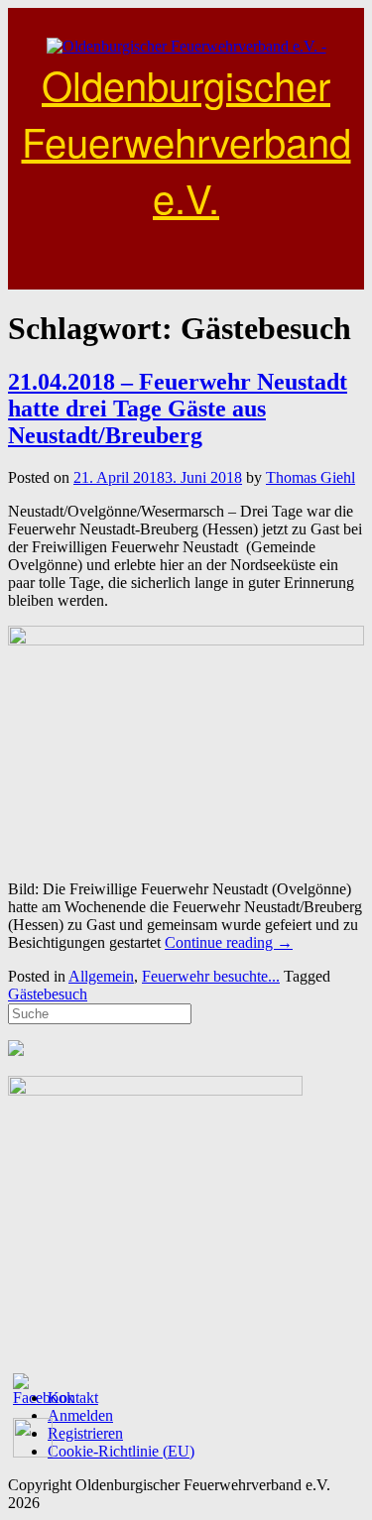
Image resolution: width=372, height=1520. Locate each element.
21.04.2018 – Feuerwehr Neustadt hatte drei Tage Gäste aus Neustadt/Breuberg (177, 408)
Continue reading (229, 942)
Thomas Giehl (310, 477)
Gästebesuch (47, 994)
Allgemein (101, 976)
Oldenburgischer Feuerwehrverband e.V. (186, 140)
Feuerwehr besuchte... (211, 976)
